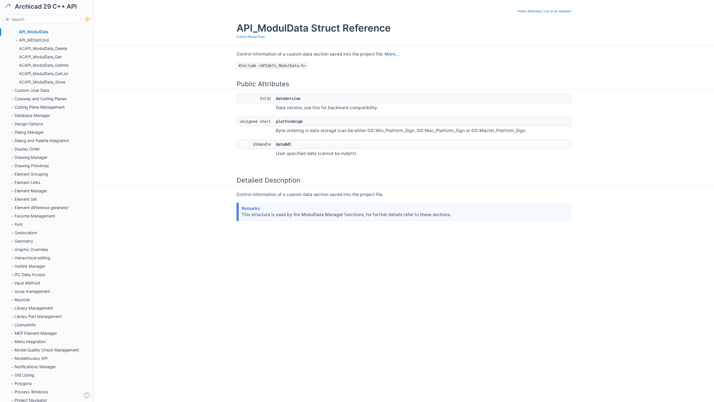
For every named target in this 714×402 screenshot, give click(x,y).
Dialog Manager (29, 132)
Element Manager (31, 190)
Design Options (29, 123)
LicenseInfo (25, 324)
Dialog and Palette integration (42, 140)
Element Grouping (31, 174)
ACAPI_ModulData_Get (40, 56)
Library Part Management (38, 316)
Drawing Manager (31, 157)
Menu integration (30, 341)
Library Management (34, 308)
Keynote (22, 299)
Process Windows (32, 391)
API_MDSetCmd (34, 40)
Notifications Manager (35, 366)
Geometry (24, 241)
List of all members (557, 11)
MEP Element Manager (36, 333)
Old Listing (24, 375)
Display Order (27, 149)
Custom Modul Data (251, 37)
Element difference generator (42, 207)
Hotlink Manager (30, 266)
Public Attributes (530, 11)
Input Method (27, 283)
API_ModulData (33, 31)
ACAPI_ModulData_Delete (43, 48)
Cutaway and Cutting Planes (41, 98)
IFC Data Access (30, 274)
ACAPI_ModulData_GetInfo (44, 65)
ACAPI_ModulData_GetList (43, 73)
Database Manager (32, 115)
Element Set (26, 199)
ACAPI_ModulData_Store (42, 82)
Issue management (32, 291)
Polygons (23, 383)
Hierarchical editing (32, 257)
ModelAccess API (31, 358)
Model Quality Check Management (47, 350)
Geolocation (26, 232)
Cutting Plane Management (40, 107)
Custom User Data (32, 90)
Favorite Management (35, 216)
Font (19, 224)
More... (392, 54)
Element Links (27, 182)
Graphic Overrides (32, 249)
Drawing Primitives (32, 165)
